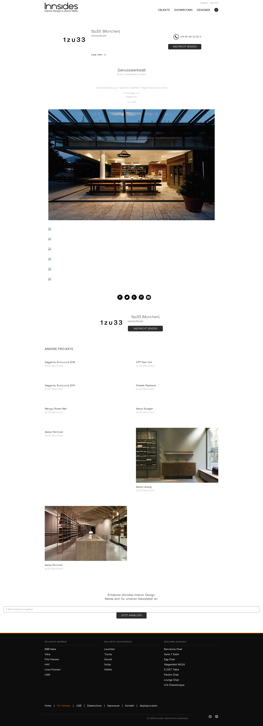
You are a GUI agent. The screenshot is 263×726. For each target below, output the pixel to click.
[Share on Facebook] (119, 296)
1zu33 (96, 31)
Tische (108, 654)
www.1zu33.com (98, 35)
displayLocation (148, 705)
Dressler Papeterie (146, 385)
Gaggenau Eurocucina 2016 (60, 362)
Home (48, 705)
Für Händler (63, 705)
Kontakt (129, 705)
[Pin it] (140, 296)
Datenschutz (94, 705)
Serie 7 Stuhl (171, 654)
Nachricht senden (185, 46)
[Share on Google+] (133, 296)
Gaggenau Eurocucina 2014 (60, 385)
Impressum (113, 705)
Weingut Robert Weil (56, 408)
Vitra (47, 654)
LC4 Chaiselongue (174, 685)
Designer (203, 10)
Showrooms (183, 10)
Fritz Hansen (52, 659)
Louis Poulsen (52, 669)
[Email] (148, 296)
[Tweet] (126, 296)
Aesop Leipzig (144, 487)
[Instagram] (210, 716)
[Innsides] (67, 7)
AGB (78, 705)
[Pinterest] (216, 716)
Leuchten (109, 649)
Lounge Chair (171, 680)
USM (47, 674)
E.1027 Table (171, 669)
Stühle (108, 669)
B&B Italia (50, 649)
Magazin (204, 3)
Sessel (108, 659)
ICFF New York (144, 362)
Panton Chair (171, 674)
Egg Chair (169, 659)
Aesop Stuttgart (144, 408)
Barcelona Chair (173, 649)
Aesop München (54, 565)
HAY (47, 664)
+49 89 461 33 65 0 (190, 36)
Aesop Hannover (54, 432)
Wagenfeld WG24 (174, 664)
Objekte (164, 10)
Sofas (107, 664)
